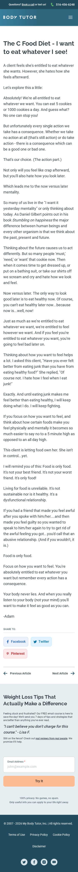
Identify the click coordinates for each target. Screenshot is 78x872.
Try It (39, 781)
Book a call (28, 4)
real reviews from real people (51, 738)
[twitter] (24, 862)
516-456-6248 (65, 4)
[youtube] (54, 862)
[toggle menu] (70, 17)
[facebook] (34, 862)
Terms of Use (16, 834)
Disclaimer (39, 846)
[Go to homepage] (19, 17)
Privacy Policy (39, 834)
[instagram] (44, 862)
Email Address (16, 761)
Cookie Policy (61, 834)
